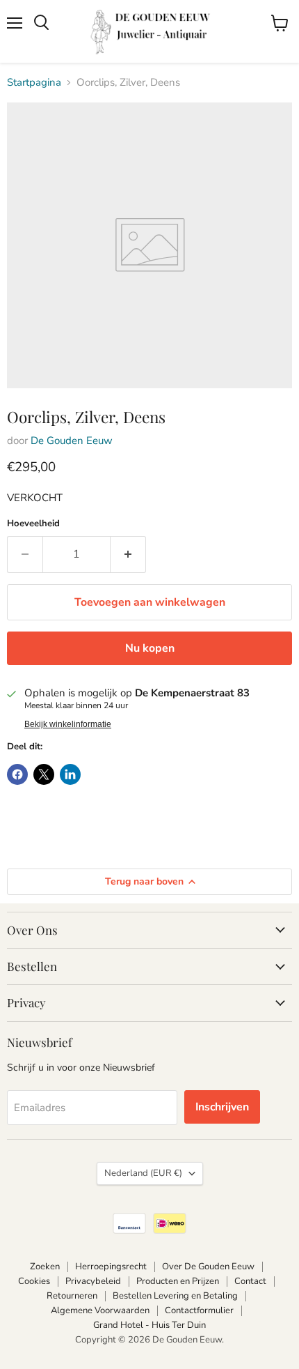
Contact (250, 1281)
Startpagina (34, 83)
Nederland (143, 1173)
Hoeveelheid (33, 524)
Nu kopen (150, 648)
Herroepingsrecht (111, 1266)
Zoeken (45, 1266)
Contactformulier (199, 1310)
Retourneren (72, 1296)
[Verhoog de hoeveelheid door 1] (128, 554)
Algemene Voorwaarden (100, 1310)
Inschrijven (222, 1107)
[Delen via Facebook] (17, 774)
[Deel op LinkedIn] (70, 774)
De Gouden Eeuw (72, 441)
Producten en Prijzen (177, 1281)
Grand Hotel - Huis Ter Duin (149, 1325)
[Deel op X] (43, 774)
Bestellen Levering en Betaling (175, 1296)
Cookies (34, 1281)
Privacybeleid (93, 1281)
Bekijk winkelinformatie (67, 724)
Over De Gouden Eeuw (208, 1266)
